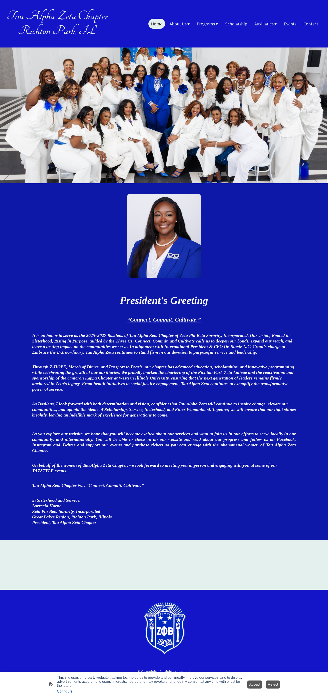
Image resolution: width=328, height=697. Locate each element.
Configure (65, 691)
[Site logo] (57, 42)
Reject (273, 684)
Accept (254, 684)
